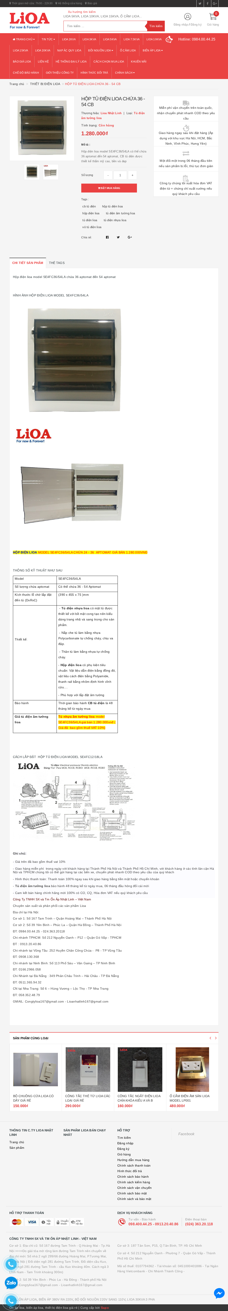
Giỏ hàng (124, 1154)
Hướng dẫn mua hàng (133, 1160)
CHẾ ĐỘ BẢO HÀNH (26, 72)
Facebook (186, 1134)
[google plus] (214, 3)
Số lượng (87, 175)
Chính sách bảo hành (133, 1176)
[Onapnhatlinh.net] (33, 20)
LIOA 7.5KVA (132, 39)
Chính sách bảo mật (132, 1193)
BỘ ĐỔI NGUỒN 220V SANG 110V (100, 1299)
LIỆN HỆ (43, 61)
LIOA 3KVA (89, 39)
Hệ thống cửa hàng (69, 3)
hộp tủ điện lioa (112, 206)
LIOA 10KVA (154, 39)
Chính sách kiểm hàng (133, 1182)
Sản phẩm (16, 1147)
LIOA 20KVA (43, 50)
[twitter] (200, 3)
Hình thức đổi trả (129, 1171)
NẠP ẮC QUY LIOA (69, 50)
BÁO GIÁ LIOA (22, 61)
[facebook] (207, 3)
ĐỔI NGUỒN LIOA (100, 50)
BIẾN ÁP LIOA (152, 50)
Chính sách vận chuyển (134, 1187)
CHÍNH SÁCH (124, 72)
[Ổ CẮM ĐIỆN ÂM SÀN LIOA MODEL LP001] (140, 1069)
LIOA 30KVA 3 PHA (141, 1299)
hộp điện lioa (90, 213)
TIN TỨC (47, 39)
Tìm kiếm (124, 1137)
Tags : (85, 199)
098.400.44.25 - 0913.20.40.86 (153, 1224)
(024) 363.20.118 (199, 1224)
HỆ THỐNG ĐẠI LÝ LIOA (71, 61)
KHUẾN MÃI (138, 61)
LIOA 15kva (20, 50)
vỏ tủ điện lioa (91, 227)
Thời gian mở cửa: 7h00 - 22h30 (32, 3)
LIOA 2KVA (69, 39)
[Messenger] (219, 1293)
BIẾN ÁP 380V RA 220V (56, 1299)
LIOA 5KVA (110, 39)
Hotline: (197, 39)
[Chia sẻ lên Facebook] (108, 237)
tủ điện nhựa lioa (115, 220)
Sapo (105, 1307)
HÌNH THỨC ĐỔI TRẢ (94, 72)
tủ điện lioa (89, 220)
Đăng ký (196, 24)
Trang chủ (24, 39)
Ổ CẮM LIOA (128, 50)
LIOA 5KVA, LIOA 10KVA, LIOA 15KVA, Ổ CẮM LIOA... (102, 16)
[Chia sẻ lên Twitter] (118, 237)
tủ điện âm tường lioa (120, 213)
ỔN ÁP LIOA (28, 1299)
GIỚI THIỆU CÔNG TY (60, 72)
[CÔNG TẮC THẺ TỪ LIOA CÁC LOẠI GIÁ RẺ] (35, 1069)
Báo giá (92, 3)
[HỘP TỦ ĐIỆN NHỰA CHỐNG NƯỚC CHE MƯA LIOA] (192, 1069)
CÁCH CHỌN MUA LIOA (109, 61)
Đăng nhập (181, 24)
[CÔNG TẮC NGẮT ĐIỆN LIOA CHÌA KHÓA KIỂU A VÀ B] (88, 1069)
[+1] (129, 237)
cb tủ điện (89, 206)
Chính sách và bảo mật (134, 1199)
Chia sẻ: (86, 237)
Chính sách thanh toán (134, 1165)
